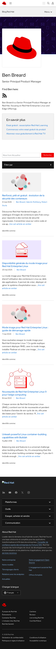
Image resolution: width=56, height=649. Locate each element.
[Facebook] (16, 493)
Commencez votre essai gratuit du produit (26, 129)
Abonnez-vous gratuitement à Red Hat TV (26, 133)
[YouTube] (9, 493)
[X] (22, 493)
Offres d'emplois (35, 575)
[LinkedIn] (3, 493)
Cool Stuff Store (35, 621)
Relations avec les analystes (13, 574)
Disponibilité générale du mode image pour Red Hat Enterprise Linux (24, 265)
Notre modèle (7, 565)
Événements (6, 615)
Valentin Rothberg (33, 202)
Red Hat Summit (8, 624)
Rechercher (47, 155)
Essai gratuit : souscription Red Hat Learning (27, 125)
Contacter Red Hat (9, 618)
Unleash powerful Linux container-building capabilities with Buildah (24, 436)
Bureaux (32, 615)
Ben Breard (20, 202)
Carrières (33, 612)
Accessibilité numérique (38, 641)
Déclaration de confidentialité (12, 638)
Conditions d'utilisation (38, 638)
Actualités (6, 579)
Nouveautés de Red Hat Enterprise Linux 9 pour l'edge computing (24, 393)
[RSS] (4, 95)
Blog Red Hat (8, 11)
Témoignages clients (10, 569)
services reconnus (9, 553)
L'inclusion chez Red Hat (11, 621)
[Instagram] (28, 493)
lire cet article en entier (20, 224)
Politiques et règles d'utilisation (13, 641)
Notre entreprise (8, 560)
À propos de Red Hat (9, 612)
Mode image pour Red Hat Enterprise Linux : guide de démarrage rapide (25, 329)
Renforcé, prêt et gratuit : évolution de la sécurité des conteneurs (23, 197)
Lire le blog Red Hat (37, 618)
